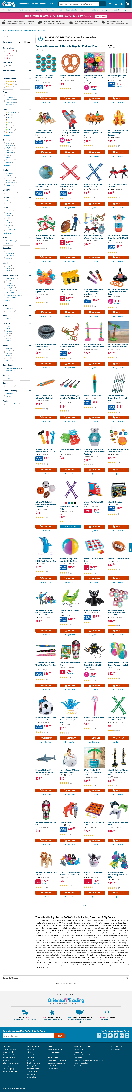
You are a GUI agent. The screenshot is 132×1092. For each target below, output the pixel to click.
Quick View (47, 102)
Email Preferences (32, 1080)
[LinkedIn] (105, 1035)
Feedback (130, 547)
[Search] (102, 3)
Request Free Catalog (9, 1058)
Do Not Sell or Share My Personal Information (88, 1060)
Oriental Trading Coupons (11, 1063)
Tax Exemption (31, 1074)
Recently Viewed (10, 978)
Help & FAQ (30, 1052)
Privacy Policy (78, 1049)
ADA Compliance (32, 1077)
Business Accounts (8, 1055)
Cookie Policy (78, 1066)
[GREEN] (72, 503)
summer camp (83, 923)
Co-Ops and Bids (8, 1052)
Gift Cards (6, 1060)
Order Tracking (31, 1055)
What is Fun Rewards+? (10, 1071)
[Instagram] (127, 1035)
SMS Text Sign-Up (8, 1069)
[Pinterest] (110, 1035)
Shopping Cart (31, 1066)
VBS (97, 923)
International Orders (33, 1069)
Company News (53, 1069)
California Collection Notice (83, 1055)
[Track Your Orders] (110, 4)
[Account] (121, 4)
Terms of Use (78, 1052)
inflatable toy (98, 920)
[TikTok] (116, 1035)
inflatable (100, 928)
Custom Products (115, 1049)
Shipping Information (33, 1063)
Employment (52, 1055)
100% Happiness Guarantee (56, 1063)
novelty (75, 945)
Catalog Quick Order (9, 1049)
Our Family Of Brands (54, 1066)
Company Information (55, 1049)
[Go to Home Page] (3, 30)
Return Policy (31, 1060)
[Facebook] (99, 1035)
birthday (51, 920)
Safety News (78, 1058)
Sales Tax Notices (32, 1071)
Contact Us (30, 1049)
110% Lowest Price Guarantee (57, 1060)
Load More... (8, 135)
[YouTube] (122, 1035)
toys (58, 925)
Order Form (30, 1058)
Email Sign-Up (7, 1066)
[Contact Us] (115, 4)
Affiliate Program (53, 1058)
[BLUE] (69, 503)
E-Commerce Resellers (81, 1063)
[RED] (66, 503)
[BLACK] (75, 503)
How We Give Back (53, 1052)
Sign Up (59, 1036)
